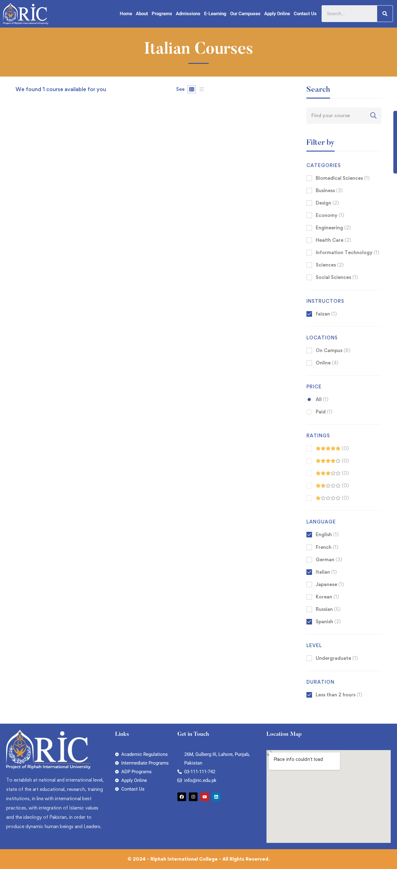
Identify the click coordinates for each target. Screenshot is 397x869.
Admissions (188, 13)
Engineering (333, 228)
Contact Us (305, 13)
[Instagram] (193, 796)
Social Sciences (337, 277)
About (142, 13)
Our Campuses (245, 13)
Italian (326, 572)
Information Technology (347, 252)
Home (126, 13)
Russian (328, 609)
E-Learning (215, 13)
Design (327, 203)
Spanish (328, 621)
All (322, 399)
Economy (330, 215)
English (327, 534)
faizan (22, 304)
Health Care (333, 240)
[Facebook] (181, 796)
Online (327, 363)
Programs (162, 13)
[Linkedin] (216, 796)
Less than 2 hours (339, 695)
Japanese (330, 584)
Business (329, 190)
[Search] (385, 14)
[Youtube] (204, 796)
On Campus (333, 350)
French (327, 547)
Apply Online (277, 13)
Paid (324, 412)
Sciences (330, 265)
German (329, 559)
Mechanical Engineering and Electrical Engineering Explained (90, 314)
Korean (327, 597)
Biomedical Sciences (343, 178)
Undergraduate (337, 658)
